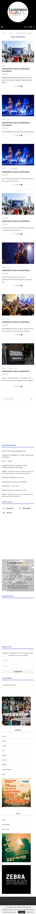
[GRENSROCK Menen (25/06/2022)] (18, 253)
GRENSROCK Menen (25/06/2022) (15, 270)
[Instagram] (29, 27)
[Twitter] (26, 27)
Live (3, 750)
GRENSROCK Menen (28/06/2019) (15, 371)
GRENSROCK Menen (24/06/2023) (15, 172)
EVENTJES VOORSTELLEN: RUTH (13, 477)
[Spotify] (31, 27)
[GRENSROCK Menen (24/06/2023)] (18, 154)
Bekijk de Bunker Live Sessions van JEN (14, 490)
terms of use (6, 829)
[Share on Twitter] (19, 86)
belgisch (4, 764)
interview (4, 760)
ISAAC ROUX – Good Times (10, 486)
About (3, 820)
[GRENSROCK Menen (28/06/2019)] (18, 354)
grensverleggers (7, 769)
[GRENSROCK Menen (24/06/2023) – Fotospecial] (18, 105)
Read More (29, 912)
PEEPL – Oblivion (7, 461)
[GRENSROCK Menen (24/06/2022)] (18, 305)
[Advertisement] (18, 423)
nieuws (4, 741)
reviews (4, 746)
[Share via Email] (21, 86)
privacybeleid (6, 824)
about (3, 774)
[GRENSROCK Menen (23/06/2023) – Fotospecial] (18, 51)
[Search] (34, 27)
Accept (22, 912)
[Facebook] (24, 27)
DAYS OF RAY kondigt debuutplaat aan (14, 451)
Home (3, 33)
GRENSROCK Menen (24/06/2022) (15, 322)
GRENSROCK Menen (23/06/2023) (15, 221)
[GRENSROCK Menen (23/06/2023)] (18, 204)
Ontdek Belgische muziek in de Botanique (14, 482)
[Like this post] (14, 86)
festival (4, 755)
